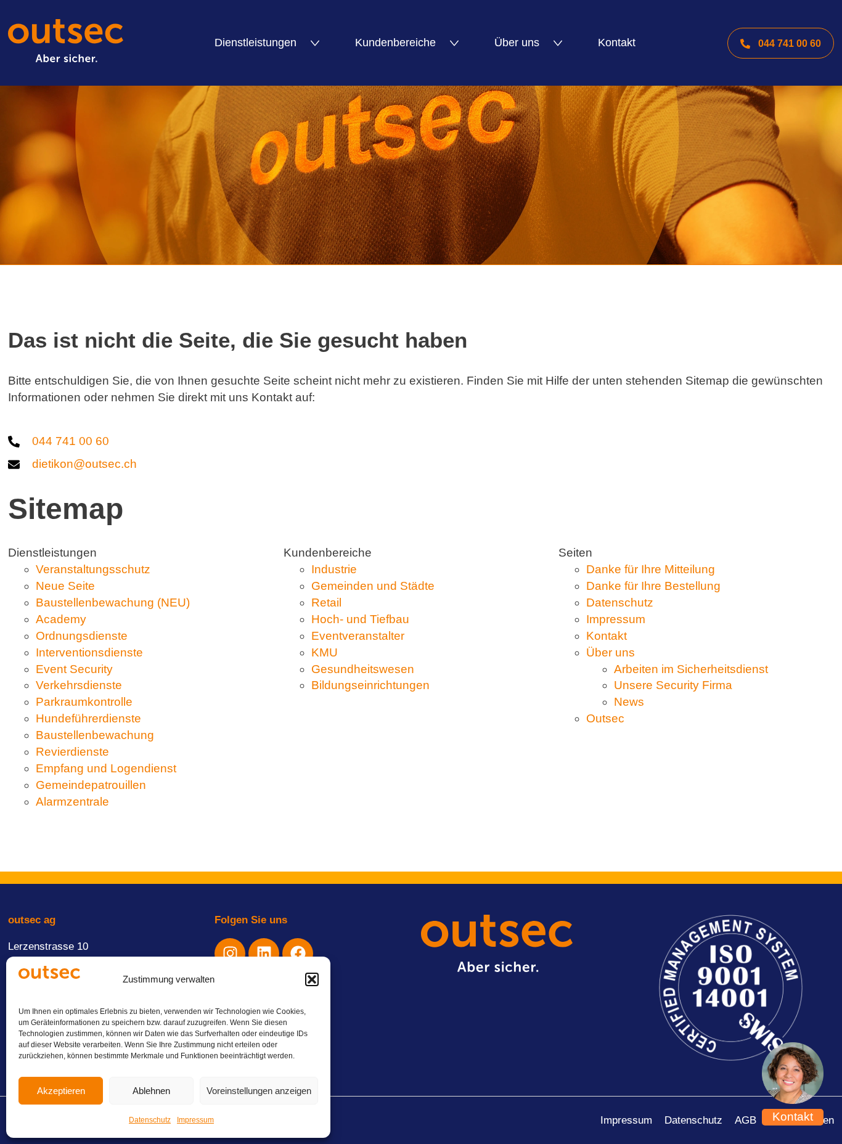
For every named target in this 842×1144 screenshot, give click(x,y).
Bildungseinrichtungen (370, 685)
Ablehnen (151, 1090)
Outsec (605, 718)
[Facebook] (297, 953)
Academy (61, 619)
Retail (326, 602)
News (629, 701)
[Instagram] (230, 953)
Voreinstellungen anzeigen (258, 1090)
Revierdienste (72, 751)
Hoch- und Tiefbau (360, 619)
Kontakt (606, 635)
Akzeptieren (61, 1090)
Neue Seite (65, 585)
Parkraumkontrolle (84, 701)
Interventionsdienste (89, 652)
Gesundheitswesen (362, 669)
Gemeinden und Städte (373, 585)
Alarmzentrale (72, 801)
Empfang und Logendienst (106, 768)
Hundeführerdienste (88, 718)
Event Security (74, 669)
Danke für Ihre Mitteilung (650, 569)
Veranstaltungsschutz (93, 569)
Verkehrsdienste (79, 685)
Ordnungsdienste (82, 635)
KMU (324, 652)
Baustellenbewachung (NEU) (113, 602)
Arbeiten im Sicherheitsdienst (691, 669)
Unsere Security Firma (673, 685)
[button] (312, 979)
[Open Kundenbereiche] (454, 43)
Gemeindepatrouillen (91, 784)
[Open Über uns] (558, 43)
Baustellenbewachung (95, 735)
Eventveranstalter (357, 635)
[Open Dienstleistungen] (315, 43)
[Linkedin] (263, 953)
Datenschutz (150, 1120)
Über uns (610, 652)
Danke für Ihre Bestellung (653, 585)
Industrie (334, 569)
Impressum (195, 1120)
